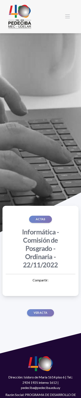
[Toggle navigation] (67, 16)
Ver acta (40, 312)
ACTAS (40, 219)
